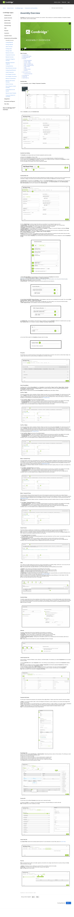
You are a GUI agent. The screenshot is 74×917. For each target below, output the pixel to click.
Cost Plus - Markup (27, 62)
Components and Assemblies (31, 8)
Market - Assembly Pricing (28, 64)
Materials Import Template (11, 93)
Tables (25, 67)
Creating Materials (9, 42)
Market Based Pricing (45, 463)
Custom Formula (27, 66)
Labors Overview (9, 46)
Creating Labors (9, 48)
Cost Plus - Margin (27, 61)
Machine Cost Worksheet (11, 78)
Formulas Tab (24, 76)
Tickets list (64, 2)
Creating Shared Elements (11, 70)
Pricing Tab (24, 58)
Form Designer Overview (11, 74)
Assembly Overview (10, 40)
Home (4, 8)
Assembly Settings (27, 69)
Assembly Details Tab (26, 57)
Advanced (26, 70)
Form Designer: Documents (11, 76)
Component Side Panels (28, 73)
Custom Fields (63, 841)
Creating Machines (9, 66)
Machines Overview (10, 52)
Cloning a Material (9, 44)
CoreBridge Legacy (19, 8)
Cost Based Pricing (46, 397)
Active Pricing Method (28, 60)
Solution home (10, 8)
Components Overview (10, 54)
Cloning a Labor (9, 50)
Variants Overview (9, 84)
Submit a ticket (57, 2)
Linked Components (10, 72)
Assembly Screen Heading (26, 56)
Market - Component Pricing (29, 65)
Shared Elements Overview (11, 68)
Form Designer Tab (25, 75)
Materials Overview (9, 57)
